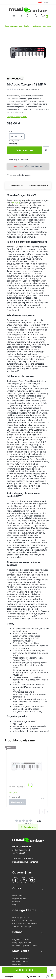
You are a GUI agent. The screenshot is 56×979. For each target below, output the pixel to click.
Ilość (11, 131)
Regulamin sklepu (20, 939)
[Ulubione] (29, 16)
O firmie (16, 901)
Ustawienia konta (20, 961)
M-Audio (16, 202)
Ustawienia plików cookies (24, 945)
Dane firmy (17, 895)
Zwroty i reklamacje (21, 926)
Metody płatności (20, 917)
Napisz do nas (19, 898)
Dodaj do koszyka (24, 150)
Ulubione (16, 964)
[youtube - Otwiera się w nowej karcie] (31, 880)
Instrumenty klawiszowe (42, 26)
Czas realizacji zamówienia (24, 923)
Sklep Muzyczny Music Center (17, 26)
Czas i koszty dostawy (23, 920)
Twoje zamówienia (20, 958)
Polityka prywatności (22, 942)
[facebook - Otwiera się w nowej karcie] (15, 880)
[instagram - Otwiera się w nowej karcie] (23, 880)
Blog (14, 904)
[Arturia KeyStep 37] (27, 766)
